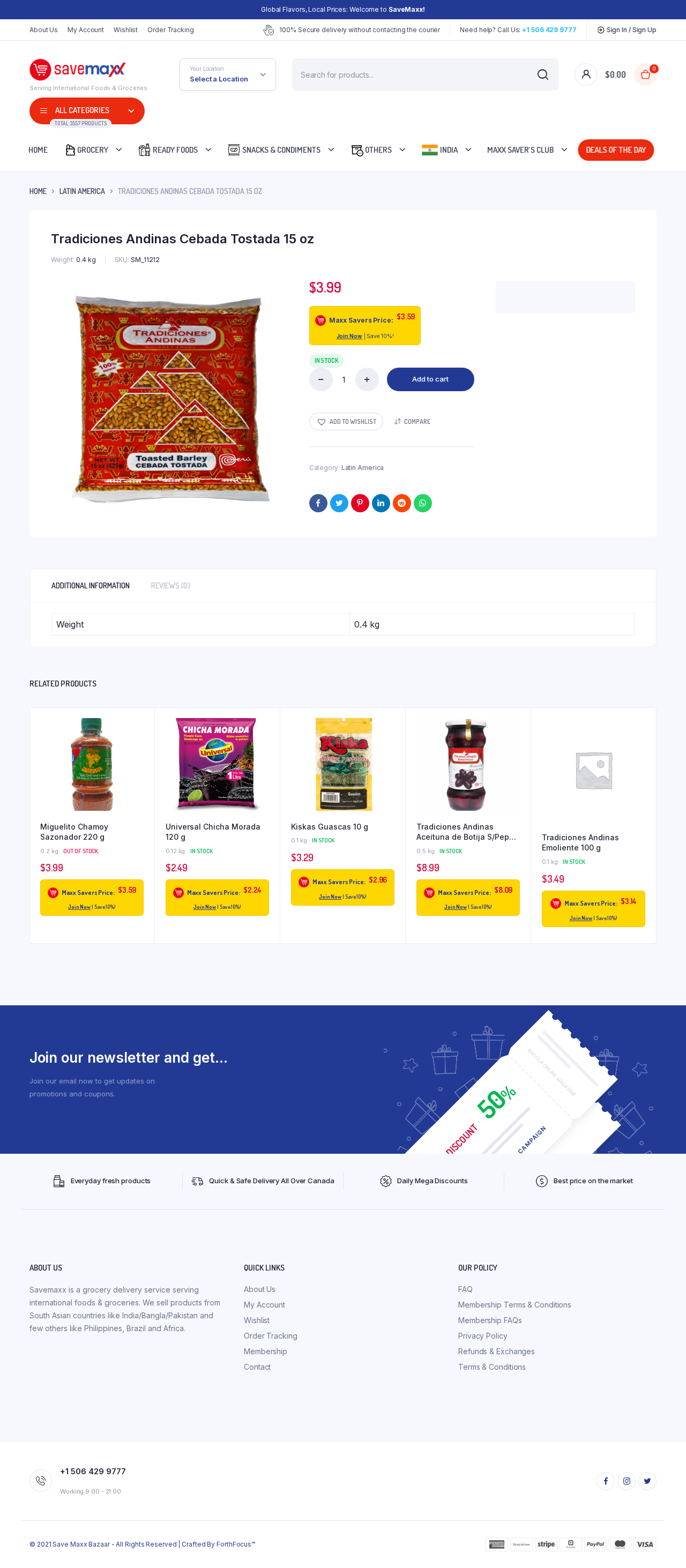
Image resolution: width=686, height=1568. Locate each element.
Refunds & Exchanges (496, 1351)
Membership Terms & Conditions (514, 1304)
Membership (265, 1351)
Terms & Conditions (492, 1366)
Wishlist (126, 30)
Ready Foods (174, 150)
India (448, 150)
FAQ (465, 1289)
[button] (346, 421)
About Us (43, 30)
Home (38, 150)
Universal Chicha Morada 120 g (213, 832)
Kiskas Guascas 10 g (329, 826)
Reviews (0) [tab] (170, 585)
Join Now (349, 336)
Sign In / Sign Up (631, 30)
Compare (417, 421)
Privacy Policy (483, 1335)
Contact (257, 1366)
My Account (86, 30)
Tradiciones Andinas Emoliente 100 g (580, 843)
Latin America (82, 191)
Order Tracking (170, 30)
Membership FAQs (490, 1320)
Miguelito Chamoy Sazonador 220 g (74, 832)
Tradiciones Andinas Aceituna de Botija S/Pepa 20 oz (465, 832)
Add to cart (430, 379)
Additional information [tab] (90, 585)
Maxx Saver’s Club (520, 150)
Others (377, 150)
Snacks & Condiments (280, 150)
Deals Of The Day (618, 150)
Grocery (92, 150)
